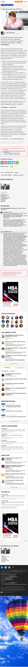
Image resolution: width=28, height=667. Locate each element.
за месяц (12, 371)
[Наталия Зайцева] (7, 321)
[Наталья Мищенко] (3, 326)
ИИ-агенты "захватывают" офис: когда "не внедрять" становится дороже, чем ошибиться (15, 466)
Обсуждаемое (20, 367)
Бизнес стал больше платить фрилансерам (9, 507)
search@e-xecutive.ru (12, 575)
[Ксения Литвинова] (21, 326)
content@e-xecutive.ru (8, 578)
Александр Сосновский (10, 390)
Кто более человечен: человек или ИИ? (14, 480)
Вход (24, 1)
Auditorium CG (8, 409)
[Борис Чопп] (12, 321)
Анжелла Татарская (9, 395)
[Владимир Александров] (12, 326)
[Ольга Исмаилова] (3, 317)
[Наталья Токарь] (12, 317)
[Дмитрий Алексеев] (7, 326)
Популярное (7, 367)
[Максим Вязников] (3, 321)
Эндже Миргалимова (9, 384)
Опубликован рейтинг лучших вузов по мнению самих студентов (13, 429)
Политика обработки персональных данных (9, 574)
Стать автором (19, 1)
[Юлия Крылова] (21, 321)
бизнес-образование (8, 172)
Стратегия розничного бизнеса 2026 (14, 411)
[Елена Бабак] (16, 326)
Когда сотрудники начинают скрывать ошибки (16, 378)
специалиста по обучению (6, 90)
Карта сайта (3, 580)
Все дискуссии (14, 487)
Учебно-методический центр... (11, 415)
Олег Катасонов (8, 475)
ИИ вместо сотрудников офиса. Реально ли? (15, 473)
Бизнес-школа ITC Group (10, 404)
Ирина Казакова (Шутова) (10, 350)
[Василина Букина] (21, 317)
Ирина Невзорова (9, 357)
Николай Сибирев (9, 468)
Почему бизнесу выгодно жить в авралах (14, 383)
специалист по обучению (18, 175)
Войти (3, 275)
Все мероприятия (14, 421)
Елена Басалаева (9, 460)
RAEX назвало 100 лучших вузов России (8, 441)
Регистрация (26, 1)
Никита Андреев (8, 342)
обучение (16, 172)
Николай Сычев (8, 337)
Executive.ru (16, 571)
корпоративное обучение (6, 175)
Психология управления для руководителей (16, 416)
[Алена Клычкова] (16, 321)
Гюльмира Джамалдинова (10, 376)
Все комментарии (14, 363)
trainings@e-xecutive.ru (13, 576)
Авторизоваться (5, 154)
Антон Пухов (8, 380)
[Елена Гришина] (7, 317)
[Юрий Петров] (16, 317)
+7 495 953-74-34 (13, 582)
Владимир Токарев (16, 208)
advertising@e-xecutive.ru (8, 577)
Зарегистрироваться (16, 154)
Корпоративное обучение (4, 555)
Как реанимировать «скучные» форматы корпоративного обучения (14, 336)
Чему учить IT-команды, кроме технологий (15, 341)
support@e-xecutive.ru (9, 579)
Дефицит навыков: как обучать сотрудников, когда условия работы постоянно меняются (5, 559)
